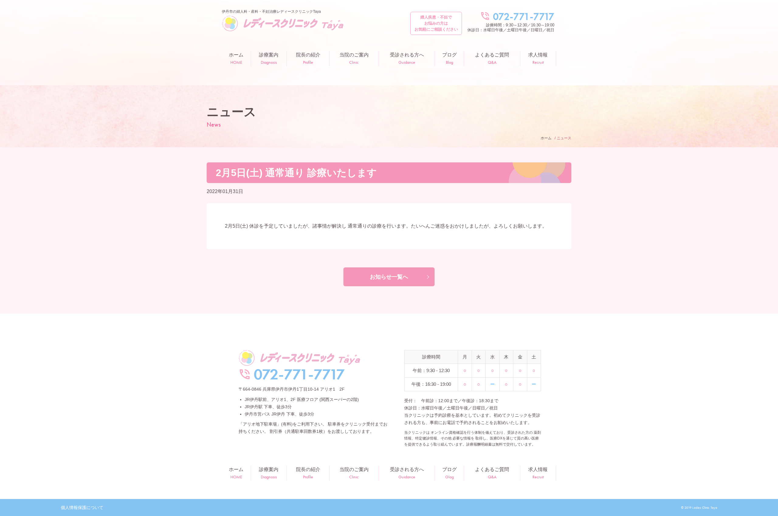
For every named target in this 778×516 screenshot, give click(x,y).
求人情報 (538, 58)
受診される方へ (407, 58)
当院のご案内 (354, 58)
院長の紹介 (308, 58)
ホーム (236, 58)
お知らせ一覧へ (389, 277)
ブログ (449, 58)
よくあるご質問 (492, 58)
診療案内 (268, 58)
